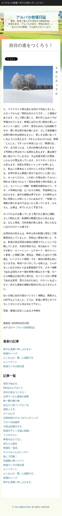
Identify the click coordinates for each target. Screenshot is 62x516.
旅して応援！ (10, 456)
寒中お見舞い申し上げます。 (18, 349)
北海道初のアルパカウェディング (20, 418)
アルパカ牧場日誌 (25, 327)
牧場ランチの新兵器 (13, 366)
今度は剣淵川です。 (13, 426)
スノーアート (10, 362)
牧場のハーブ (10, 353)
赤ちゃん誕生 (10, 443)
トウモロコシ (10, 435)
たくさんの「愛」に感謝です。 (19, 357)
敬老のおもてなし (12, 439)
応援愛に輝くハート (13, 460)
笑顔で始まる (10, 383)
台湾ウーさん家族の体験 (16, 396)
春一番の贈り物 (11, 400)
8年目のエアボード (13, 388)
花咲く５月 (9, 409)
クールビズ (9, 413)
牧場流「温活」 (11, 447)
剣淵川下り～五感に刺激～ (17, 430)
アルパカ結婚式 (11, 422)
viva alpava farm (23, 507)
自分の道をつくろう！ (14, 392)
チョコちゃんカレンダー (16, 452)
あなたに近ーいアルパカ (16, 405)
